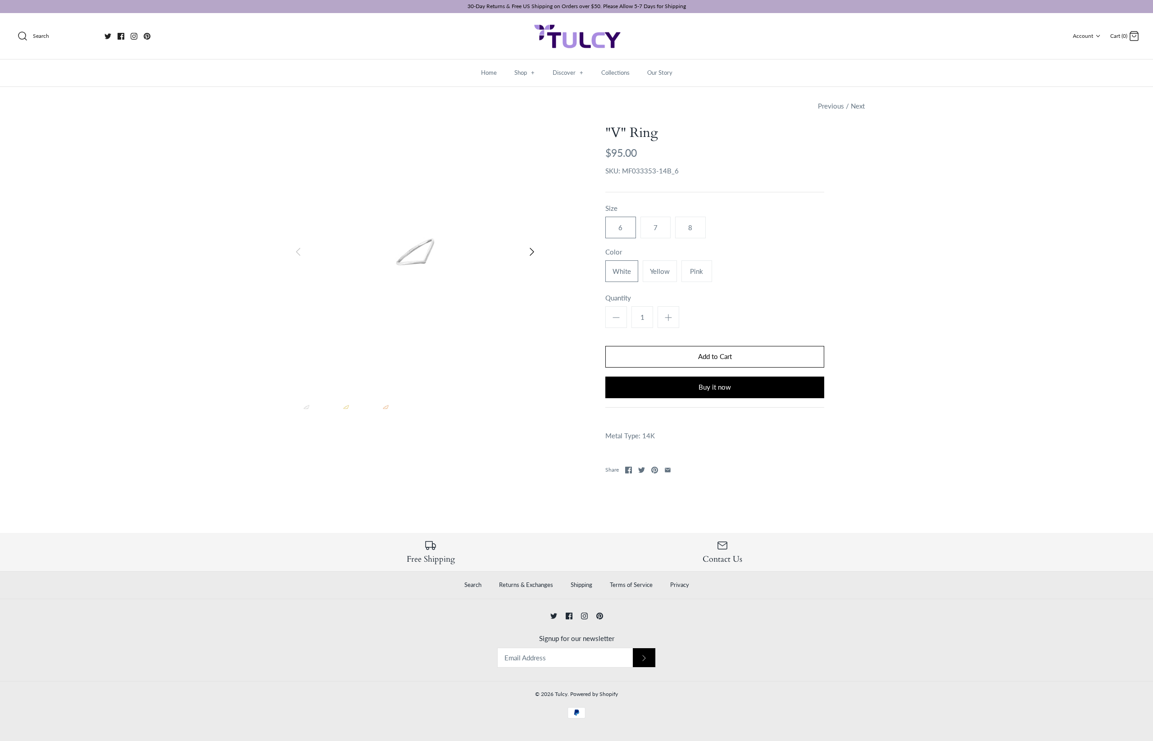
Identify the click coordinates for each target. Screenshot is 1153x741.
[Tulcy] (576, 36)
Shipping (581, 584)
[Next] (532, 252)
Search (472, 584)
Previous (831, 106)
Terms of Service (631, 584)
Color (613, 252)
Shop (524, 72)
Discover (568, 72)
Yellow (660, 271)
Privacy (679, 584)
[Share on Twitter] (641, 470)
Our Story (659, 72)
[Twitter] (107, 36)
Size (611, 208)
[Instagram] (134, 36)
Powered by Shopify (594, 694)
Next (858, 106)
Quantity (618, 298)
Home (489, 72)
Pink (696, 271)
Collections (615, 72)
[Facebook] (121, 36)
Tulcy (561, 694)
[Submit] (644, 658)
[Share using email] (667, 470)
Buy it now (715, 387)
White (622, 271)
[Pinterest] (147, 36)
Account (1083, 35)
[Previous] (298, 252)
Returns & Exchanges (526, 584)
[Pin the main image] (654, 470)
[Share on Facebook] (628, 470)
